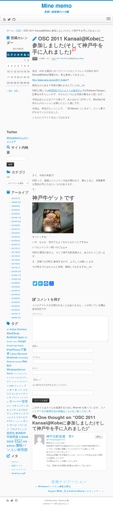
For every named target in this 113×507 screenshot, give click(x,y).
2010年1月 (16, 313)
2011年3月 (16, 260)
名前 (35, 346)
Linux (13, 353)
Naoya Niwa (79, 58)
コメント (37, 313)
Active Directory (18, 329)
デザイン (11, 420)
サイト (35, 368)
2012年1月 (16, 244)
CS (26, 337)
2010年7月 (16, 290)
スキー (9, 406)
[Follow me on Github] (14, 19)
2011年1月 (16, 267)
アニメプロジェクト (20, 374)
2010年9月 (16, 283)
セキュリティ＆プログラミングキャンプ (18, 409)
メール (36, 357)
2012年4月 (16, 236)
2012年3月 (16, 240)
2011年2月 (16, 263)
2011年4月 (16, 256)
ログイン (15, 461)
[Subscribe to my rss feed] (5, 19)
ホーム (10, 30)
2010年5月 (16, 298)
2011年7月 (16, 248)
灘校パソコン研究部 (17, 447)
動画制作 (21, 433)
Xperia (10, 373)
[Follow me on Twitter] (10, 19)
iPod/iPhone (13, 349)
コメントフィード (19, 469)
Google (22, 341)
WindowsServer (16, 369)
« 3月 (9, 90)
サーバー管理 (18, 401)
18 (11, 77)
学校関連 (12, 436)
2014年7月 (16, 229)
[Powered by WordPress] (68, 500)
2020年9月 (16, 206)
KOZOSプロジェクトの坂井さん (66, 90)
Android (12, 337)
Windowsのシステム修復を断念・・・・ (57, 486)
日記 (18, 30)
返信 (98, 436)
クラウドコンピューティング (17, 393)
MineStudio (12, 357)
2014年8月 (16, 225)
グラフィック (18, 397)
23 (28, 77)
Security (18, 361)
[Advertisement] (24, 110)
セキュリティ (18, 405)
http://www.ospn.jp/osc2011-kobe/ (49, 79)
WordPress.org (17, 473)
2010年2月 (16, 310)
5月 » (17, 90)
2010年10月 (16, 279)
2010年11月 (16, 275)
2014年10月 (16, 221)
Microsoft (22, 353)
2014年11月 (16, 217)
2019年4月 (16, 210)
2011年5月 (16, 252)
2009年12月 (16, 317)
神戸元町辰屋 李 (59, 436)
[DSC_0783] (53, 217)
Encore (9, 341)
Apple (21, 337)
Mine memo (56, 5)
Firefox (15, 342)
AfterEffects (13, 333)
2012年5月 (16, 233)
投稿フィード (17, 465)
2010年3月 (16, 306)
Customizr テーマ (49, 503)
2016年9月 (16, 213)
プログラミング (18, 429)
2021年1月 (16, 198)
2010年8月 (16, 286)
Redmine (11, 361)
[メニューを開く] (108, 19)
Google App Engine (15, 345)
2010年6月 (16, 294)
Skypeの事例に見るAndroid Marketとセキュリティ (76, 491)
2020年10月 (16, 202)
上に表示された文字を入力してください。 (50, 384)
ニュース (19, 421)
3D (8, 329)
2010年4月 (16, 302)
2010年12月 (16, 271)
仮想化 (11, 433)
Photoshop (23, 357)
